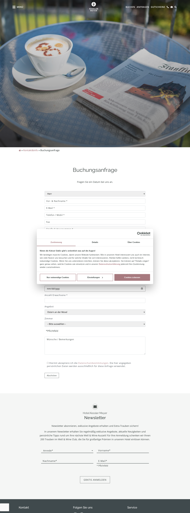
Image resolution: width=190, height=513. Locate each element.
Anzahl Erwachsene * (56, 295)
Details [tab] (95, 242)
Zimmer (49, 318)
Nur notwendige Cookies (58, 277)
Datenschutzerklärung (109, 264)
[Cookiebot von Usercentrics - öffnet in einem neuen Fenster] (139, 234)
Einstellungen (93, 277)
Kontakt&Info (30, 150)
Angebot (49, 306)
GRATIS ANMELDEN (95, 479)
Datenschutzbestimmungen (93, 363)
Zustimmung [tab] (56, 242)
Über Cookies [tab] (134, 242)
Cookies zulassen (132, 277)
